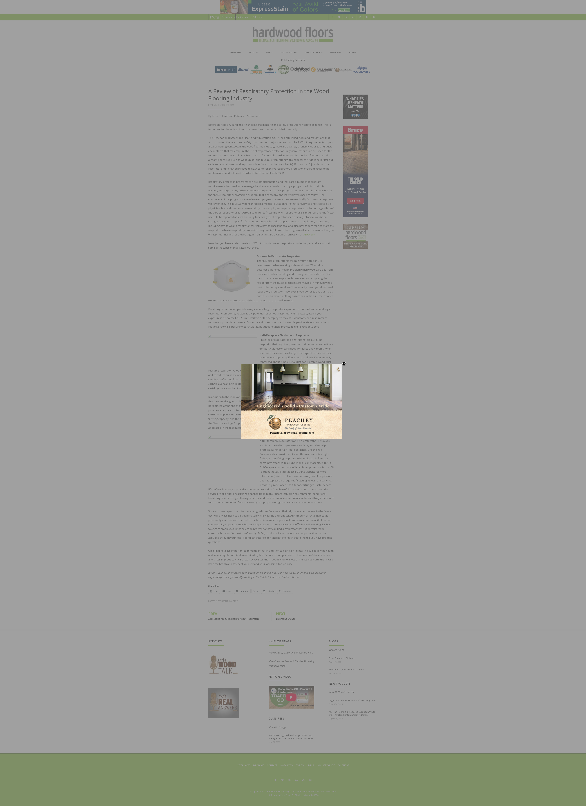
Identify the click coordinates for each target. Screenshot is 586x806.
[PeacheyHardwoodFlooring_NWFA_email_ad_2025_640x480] (291, 401)
